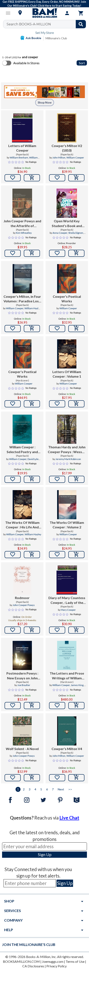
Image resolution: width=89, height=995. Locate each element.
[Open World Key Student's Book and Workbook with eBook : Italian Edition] (66, 203)
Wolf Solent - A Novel (22, 749)
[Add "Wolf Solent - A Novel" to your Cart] (32, 777)
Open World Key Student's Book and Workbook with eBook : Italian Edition (66, 223)
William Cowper (75, 157)
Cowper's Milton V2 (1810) (67, 148)
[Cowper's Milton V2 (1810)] (66, 127)
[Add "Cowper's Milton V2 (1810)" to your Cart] (76, 177)
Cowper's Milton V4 (67, 749)
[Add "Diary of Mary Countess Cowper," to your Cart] (76, 630)
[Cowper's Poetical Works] (66, 278)
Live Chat (69, 818)
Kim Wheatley (24, 232)
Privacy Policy (56, 966)
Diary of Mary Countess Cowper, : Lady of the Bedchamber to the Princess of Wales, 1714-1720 (66, 600)
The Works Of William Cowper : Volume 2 (67, 524)
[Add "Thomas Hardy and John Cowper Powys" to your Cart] (76, 479)
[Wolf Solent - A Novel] (22, 731)
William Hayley (32, 308)
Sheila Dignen (75, 232)
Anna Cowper (60, 232)
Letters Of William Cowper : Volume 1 (66, 374)
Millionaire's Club (56, 38)
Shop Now (45, 102)
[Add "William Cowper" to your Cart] (32, 479)
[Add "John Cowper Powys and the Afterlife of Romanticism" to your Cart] (32, 253)
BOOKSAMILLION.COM (21, 961)
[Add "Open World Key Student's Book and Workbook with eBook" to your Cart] (76, 253)
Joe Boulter (23, 685)
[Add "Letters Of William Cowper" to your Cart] (76, 403)
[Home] (44, 13)
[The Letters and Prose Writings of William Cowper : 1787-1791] (66, 655)
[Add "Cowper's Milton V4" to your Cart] (76, 777)
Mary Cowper (68, 609)
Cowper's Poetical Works (67, 298)
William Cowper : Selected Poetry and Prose (22, 449)
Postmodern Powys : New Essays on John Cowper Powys (22, 675)
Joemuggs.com (52, 961)
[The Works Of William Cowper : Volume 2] (66, 504)
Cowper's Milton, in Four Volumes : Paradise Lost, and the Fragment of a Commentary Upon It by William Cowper (22, 299)
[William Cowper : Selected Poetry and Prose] (22, 429)
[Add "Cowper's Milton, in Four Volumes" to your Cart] (32, 328)
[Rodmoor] (22, 580)
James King (77, 685)
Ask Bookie (33, 38)
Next (61, 789)
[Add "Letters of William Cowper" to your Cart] (32, 177)
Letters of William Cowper (22, 148)
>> (70, 789)
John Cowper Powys (24, 605)
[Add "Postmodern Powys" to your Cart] (32, 705)
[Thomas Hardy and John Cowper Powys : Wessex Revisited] (66, 429)
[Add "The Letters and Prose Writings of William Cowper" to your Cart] (76, 705)
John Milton (58, 157)
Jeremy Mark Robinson (68, 459)
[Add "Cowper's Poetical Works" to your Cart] (76, 328)
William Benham (19, 157)
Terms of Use (75, 961)
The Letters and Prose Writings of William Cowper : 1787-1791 (67, 675)
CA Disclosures (33, 966)
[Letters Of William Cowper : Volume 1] (66, 354)
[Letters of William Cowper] (22, 127)
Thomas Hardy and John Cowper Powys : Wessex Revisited (67, 449)
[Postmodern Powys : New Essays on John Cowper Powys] (22, 655)
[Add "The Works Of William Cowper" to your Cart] (32, 554)
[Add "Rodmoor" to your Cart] (32, 630)
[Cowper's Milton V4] (66, 731)
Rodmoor (22, 598)
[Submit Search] (81, 24)
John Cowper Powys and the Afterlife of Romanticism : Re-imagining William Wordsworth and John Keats (22, 223)
